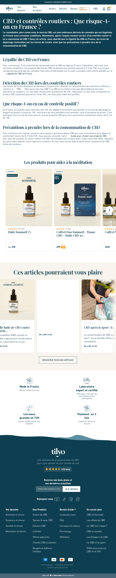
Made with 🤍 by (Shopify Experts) (58, 575)
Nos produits (37, 9)
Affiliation (65, 537)
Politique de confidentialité (64, 565)
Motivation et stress (16, 531)
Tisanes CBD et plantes (44, 543)
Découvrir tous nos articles (57, 360)
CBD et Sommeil (95, 515)
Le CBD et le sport (96, 543)
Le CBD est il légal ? (97, 526)
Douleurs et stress (15, 520)
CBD (95, 9)
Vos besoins (21, 9)
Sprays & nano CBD (43, 520)
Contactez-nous (68, 515)
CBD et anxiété (94, 531)
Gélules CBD (39, 526)
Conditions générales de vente (57, 568)
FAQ (62, 520)
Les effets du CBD (96, 520)
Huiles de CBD (40, 515)
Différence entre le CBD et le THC (96, 550)
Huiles (52, 9)
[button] (13, 229)
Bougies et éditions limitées (42, 550)
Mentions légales (47, 565)
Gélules (63, 9)
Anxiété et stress (14, 526)
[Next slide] (109, 210)
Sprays (74, 9)
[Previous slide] (6, 210)
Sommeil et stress (15, 515)
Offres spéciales (41, 537)
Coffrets (37, 531)
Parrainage (65, 531)
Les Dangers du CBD (97, 537)
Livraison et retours (70, 526)
